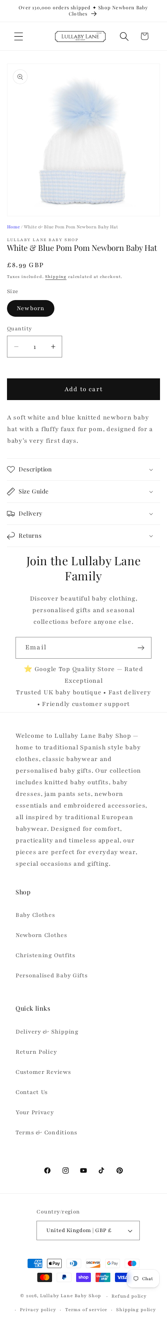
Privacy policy (38, 1309)
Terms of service (86, 1309)
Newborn (31, 308)
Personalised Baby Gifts (52, 975)
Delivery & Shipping (47, 1031)
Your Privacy (35, 1112)
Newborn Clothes (41, 935)
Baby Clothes (35, 915)
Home (13, 227)
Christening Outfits (45, 955)
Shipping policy (136, 1309)
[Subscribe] (140, 648)
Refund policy (129, 1296)
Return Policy (36, 1052)
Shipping (55, 277)
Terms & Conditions (46, 1132)
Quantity (19, 328)
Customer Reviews (43, 1072)
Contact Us (32, 1092)
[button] (19, 36)
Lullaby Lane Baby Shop (70, 1296)
